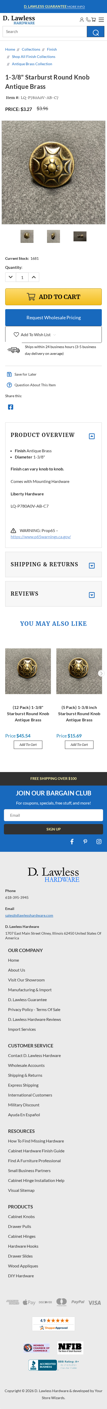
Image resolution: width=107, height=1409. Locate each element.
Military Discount (23, 1104)
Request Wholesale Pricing (53, 317)
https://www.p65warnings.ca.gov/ (41, 536)
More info (54, 6)
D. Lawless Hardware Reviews (34, 1019)
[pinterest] (85, 842)
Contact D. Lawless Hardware (34, 1055)
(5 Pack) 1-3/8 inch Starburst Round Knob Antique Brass (79, 713)
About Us (16, 969)
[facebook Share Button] (10, 408)
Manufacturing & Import (30, 989)
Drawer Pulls (19, 1226)
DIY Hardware (21, 1275)
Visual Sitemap (21, 1190)
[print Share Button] (48, 408)
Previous (6, 673)
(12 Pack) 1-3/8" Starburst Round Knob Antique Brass (28, 713)
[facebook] (72, 842)
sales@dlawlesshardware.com (29, 915)
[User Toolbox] (82, 20)
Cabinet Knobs (21, 1216)
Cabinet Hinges (22, 1236)
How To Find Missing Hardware (36, 1140)
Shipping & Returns (25, 1075)
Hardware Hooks (23, 1246)
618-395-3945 (17, 897)
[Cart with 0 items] (93, 20)
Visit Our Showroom (26, 979)
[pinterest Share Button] (67, 408)
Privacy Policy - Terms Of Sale (34, 1009)
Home (13, 960)
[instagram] (99, 842)
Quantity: (13, 267)
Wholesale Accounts (26, 1065)
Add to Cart (28, 745)
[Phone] (88, 19)
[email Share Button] (29, 408)
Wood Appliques (23, 1265)
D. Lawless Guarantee (27, 999)
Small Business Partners (29, 1170)
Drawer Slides (20, 1255)
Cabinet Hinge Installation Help (36, 1180)
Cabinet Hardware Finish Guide (36, 1150)
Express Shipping (23, 1084)
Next (101, 673)
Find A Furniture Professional (34, 1160)
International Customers (30, 1094)
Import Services (22, 1029)
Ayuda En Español (24, 1114)
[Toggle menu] (100, 18)
